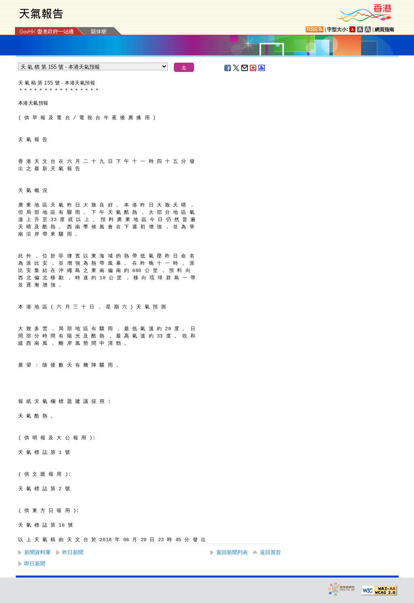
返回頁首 (270, 552)
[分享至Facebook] (228, 68)
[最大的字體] (368, 29)
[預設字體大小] (352, 29)
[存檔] (253, 68)
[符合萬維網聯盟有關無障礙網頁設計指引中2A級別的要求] (379, 590)
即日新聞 (34, 564)
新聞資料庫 (37, 552)
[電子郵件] (245, 68)
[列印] (262, 68)
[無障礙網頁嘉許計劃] (341, 589)
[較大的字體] (360, 29)
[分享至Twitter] (236, 68)
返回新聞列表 (232, 552)
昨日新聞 (72, 552)
